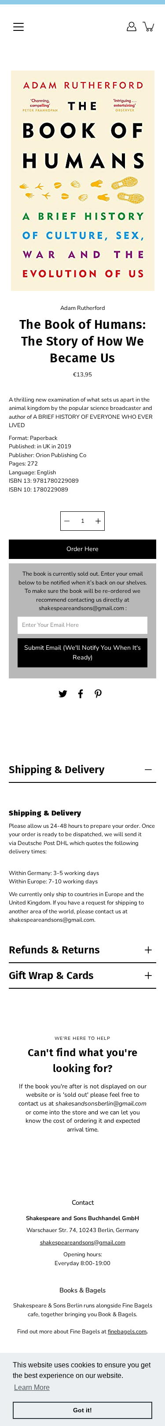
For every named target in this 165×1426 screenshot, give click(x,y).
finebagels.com (127, 1332)
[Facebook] (80, 693)
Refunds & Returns (54, 950)
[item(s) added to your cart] (149, 26)
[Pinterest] (98, 693)
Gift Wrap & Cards (51, 975)
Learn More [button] (32, 1387)
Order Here (82, 549)
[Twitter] (63, 693)
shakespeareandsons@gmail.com (82, 1243)
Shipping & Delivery (56, 769)
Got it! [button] (82, 1410)
